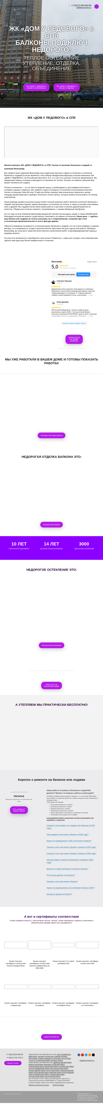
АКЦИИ (63, 505)
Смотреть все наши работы (51, 435)
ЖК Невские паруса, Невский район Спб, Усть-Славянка (29, 394)
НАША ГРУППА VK (51, 1037)
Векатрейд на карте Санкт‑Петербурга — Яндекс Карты (71, 348)
